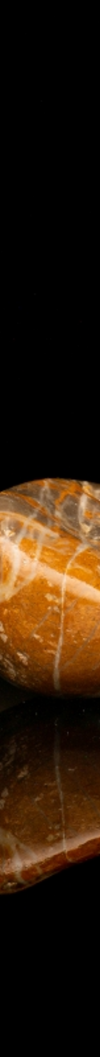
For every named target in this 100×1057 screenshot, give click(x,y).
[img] (50, 528)
